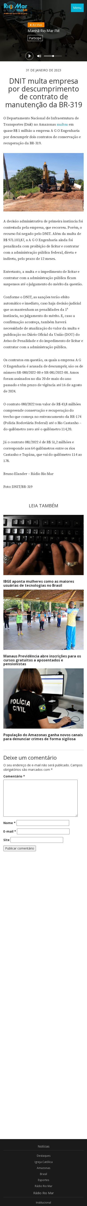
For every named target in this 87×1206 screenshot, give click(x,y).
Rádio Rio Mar (43, 1186)
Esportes (43, 1180)
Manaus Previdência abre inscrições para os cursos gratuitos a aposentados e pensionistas (42, 660)
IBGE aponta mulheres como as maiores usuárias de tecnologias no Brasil (38, 583)
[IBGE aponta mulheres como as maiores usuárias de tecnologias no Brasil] (43, 545)
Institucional (43, 1202)
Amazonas (43, 1168)
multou (62, 124)
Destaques (43, 1156)
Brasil (43, 1174)
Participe (35, 38)
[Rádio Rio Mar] (15, 8)
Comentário (14, 776)
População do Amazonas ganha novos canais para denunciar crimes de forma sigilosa (43, 736)
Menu (77, 8)
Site (6, 840)
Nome (9, 823)
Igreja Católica (44, 1162)
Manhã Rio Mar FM (44, 30)
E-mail (9, 831)
